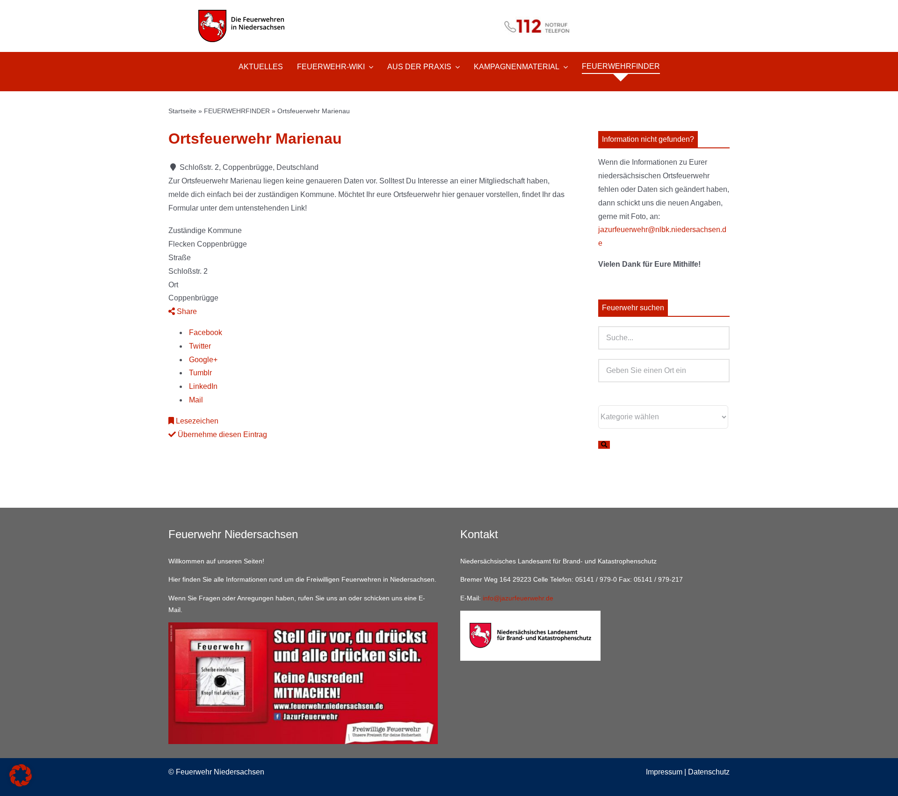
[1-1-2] (449, 13)
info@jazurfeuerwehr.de (518, 598)
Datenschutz (709, 772)
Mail (195, 400)
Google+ (202, 360)
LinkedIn (202, 386)
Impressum (664, 772)
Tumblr (199, 373)
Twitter (199, 346)
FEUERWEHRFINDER (237, 111)
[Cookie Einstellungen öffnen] (20, 784)
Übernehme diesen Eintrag (221, 434)
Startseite (182, 111)
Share (186, 311)
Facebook (204, 332)
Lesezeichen (196, 421)
